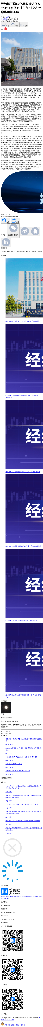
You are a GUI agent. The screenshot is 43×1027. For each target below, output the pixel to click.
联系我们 (23, 896)
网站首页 (4, 896)
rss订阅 (6, 898)
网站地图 (29, 896)
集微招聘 (16, 896)
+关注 (4, 701)
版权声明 (10, 896)
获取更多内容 (6, 778)
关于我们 (35, 896)
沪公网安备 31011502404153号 (14, 1025)
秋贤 (7, 17)
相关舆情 (4, 19)
